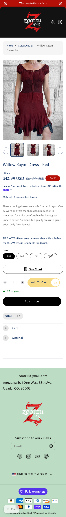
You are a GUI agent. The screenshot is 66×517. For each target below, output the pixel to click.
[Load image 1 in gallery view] (17, 150)
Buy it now (32, 301)
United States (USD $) (32, 474)
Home (9, 45)
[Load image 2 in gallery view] (33, 150)
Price (6, 173)
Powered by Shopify (45, 513)
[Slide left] (6, 151)
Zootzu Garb (26, 513)
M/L (22, 256)
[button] (6, 3)
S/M (9, 256)
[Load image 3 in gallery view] (48, 150)
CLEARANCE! (25, 45)
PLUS (51, 257)
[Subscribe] (51, 446)
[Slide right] (60, 151)
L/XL (37, 257)
